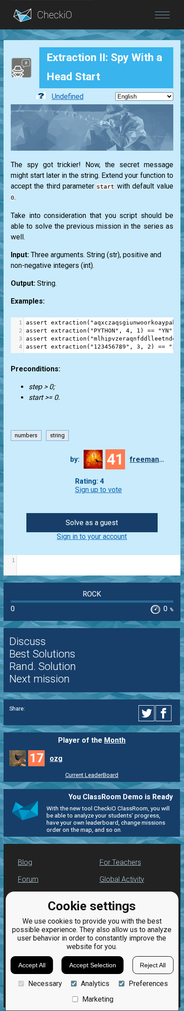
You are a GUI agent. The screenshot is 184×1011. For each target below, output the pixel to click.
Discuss (27, 641)
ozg (56, 758)
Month (114, 740)
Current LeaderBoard (91, 775)
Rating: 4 (89, 481)
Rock (92, 594)
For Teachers (120, 862)
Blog (25, 862)
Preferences (148, 983)
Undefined (68, 96)
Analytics (95, 983)
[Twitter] (146, 713)
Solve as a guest (92, 522)
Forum (28, 879)
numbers (26, 435)
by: (74, 459)
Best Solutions (42, 654)
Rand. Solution (42, 666)
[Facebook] (164, 713)
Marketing (97, 999)
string (57, 435)
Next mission (39, 679)
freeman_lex (147, 459)
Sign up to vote (98, 489)
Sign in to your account (92, 536)
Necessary (45, 983)
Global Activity (122, 879)
